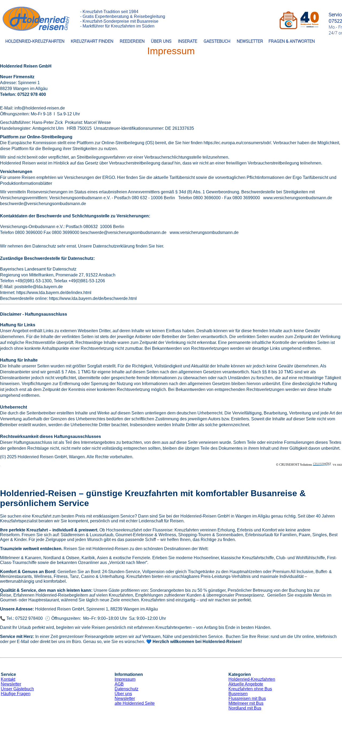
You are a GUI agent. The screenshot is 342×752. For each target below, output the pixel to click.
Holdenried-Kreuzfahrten (251, 679)
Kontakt (8, 679)
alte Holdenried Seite (135, 703)
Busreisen (238, 693)
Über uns (123, 693)
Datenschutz (126, 689)
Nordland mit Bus (244, 708)
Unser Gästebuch (17, 689)
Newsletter (11, 684)
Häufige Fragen (15, 693)
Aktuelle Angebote (245, 684)
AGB (119, 684)
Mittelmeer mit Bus (245, 703)
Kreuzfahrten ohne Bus (250, 689)
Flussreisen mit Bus (247, 698)
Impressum (125, 679)
